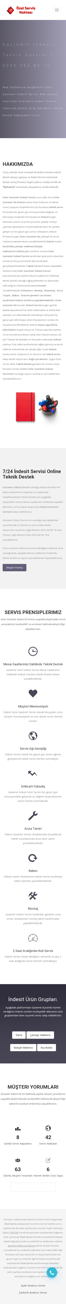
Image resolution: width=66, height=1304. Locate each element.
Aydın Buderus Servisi (33, 1285)
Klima (19, 1035)
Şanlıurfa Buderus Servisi (33, 1292)
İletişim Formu (14, 567)
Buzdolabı (46, 1047)
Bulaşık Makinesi (23, 1047)
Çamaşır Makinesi (40, 1035)
